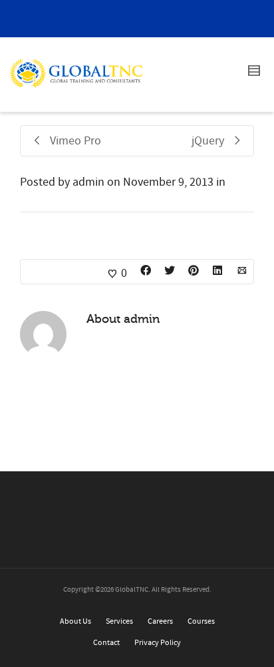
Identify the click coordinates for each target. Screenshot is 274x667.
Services (119, 621)
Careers (160, 621)
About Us (75, 621)
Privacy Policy (157, 643)
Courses (201, 621)
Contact (106, 643)
